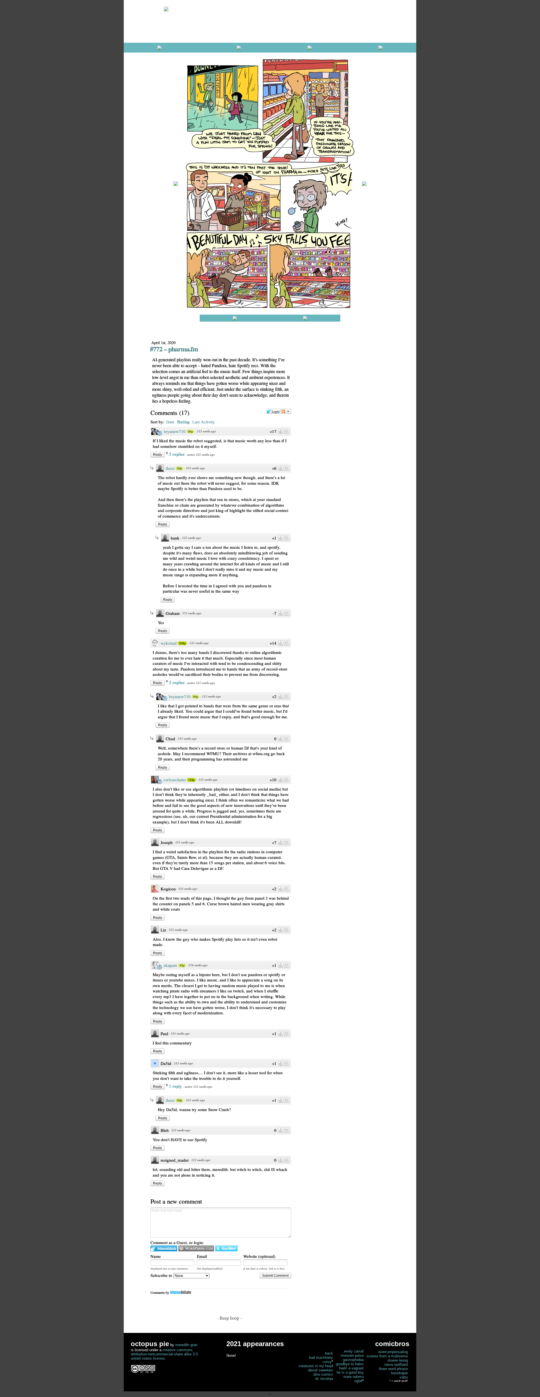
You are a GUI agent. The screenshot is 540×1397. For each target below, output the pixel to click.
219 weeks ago (198, 965)
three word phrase (393, 1369)
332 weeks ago (191, 538)
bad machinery (321, 1357)
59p (179, 468)
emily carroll (354, 1351)
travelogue (399, 1373)
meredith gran (186, 1345)
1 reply (176, 1086)
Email (202, 1256)
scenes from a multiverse (387, 1356)
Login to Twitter (226, 1248)
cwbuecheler (175, 779)
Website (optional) (259, 1256)
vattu (404, 1377)
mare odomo (353, 1377)
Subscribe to (161, 1275)
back (329, 1353)
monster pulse (352, 1355)
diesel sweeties (320, 1370)
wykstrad (169, 643)
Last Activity (203, 422)
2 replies (177, 682)
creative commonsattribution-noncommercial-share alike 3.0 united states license (164, 1354)
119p (191, 780)
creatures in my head (316, 1366)
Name (155, 1256)
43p (181, 965)
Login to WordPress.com (196, 1248)
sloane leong (397, 1360)
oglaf (358, 1381)
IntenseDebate (181, 1292)
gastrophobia (353, 1360)
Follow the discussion (286, 411)
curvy (327, 1362)
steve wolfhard (396, 1364)
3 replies (177, 454)
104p (182, 643)
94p (190, 431)
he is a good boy (350, 1372)
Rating (183, 422)
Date (170, 422)
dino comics (323, 1374)
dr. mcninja (324, 1378)
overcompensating (393, 1352)
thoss (170, 468)
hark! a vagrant (351, 1368)
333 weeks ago (206, 431)
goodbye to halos (350, 1364)
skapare (170, 965)
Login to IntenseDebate (163, 1248)
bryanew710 (175, 431)
